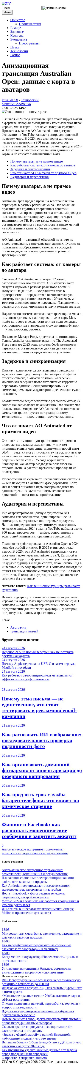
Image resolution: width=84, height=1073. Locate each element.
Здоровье (17, 31)
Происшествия (30, 24)
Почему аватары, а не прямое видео (36, 161)
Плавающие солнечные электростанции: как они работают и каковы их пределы (38, 879)
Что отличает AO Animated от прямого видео (43, 173)
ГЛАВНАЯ (10, 100)
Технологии (19, 51)
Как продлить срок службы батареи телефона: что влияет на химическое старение (40, 800)
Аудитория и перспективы (29, 177)
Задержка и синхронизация (30, 169)
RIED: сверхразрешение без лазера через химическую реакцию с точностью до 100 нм (41, 982)
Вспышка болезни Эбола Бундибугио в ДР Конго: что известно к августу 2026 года (41, 1044)
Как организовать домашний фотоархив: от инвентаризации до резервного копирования (42, 770)
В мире (15, 28)
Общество (17, 20)
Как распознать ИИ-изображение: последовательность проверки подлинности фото (42, 740)
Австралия (18, 627)
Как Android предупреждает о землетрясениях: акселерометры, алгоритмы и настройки (36, 887)
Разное (15, 55)
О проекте (9, 1058)
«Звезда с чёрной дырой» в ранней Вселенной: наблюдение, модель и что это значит (36, 1036)
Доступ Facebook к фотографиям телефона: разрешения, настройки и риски (33, 895)
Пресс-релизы (29, 43)
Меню (7, 12)
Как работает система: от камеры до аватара (42, 165)
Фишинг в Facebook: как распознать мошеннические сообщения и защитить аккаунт (39, 830)
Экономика (18, 39)
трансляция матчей (24, 631)
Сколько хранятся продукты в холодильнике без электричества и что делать (37, 1028)
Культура (16, 35)
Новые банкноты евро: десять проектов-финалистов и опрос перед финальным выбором (41, 1021)
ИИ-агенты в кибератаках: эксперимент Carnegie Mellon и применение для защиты (38, 911)
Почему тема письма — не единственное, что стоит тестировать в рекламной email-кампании (39, 707)
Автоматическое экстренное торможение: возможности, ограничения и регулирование (35, 851)
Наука (14, 47)
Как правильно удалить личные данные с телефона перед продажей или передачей (39, 1052)
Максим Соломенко (16, 104)
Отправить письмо (33, 1058)
